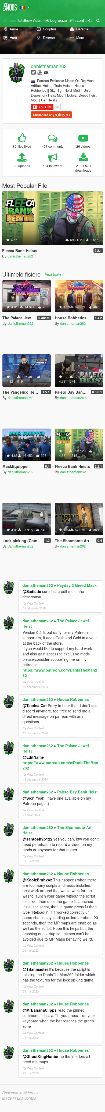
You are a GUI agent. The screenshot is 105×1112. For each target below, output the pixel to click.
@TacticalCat (35, 705)
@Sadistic (32, 591)
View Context (35, 603)
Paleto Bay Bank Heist (77, 792)
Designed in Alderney (20, 1092)
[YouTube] (39, 72)
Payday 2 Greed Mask (77, 585)
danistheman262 (49, 65)
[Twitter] (33, 72)
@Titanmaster (35, 969)
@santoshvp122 (37, 839)
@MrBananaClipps (40, 1010)
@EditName (33, 757)
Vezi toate (53, 274)
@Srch (29, 798)
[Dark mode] (90, 20)
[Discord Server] (46, 72)
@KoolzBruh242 (37, 879)
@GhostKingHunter (41, 1056)
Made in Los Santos (19, 1098)
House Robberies (73, 699)
